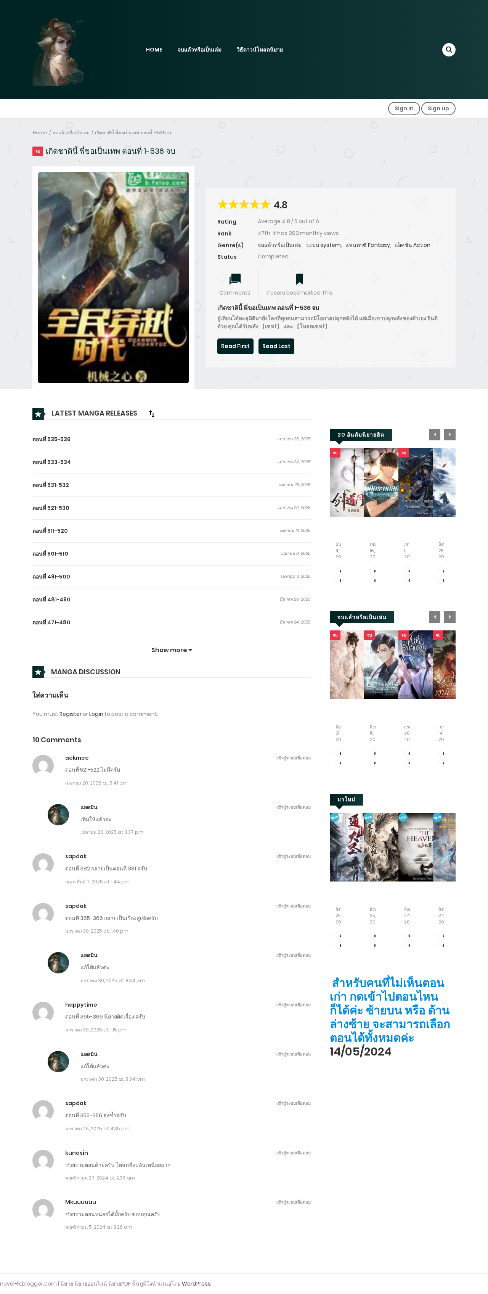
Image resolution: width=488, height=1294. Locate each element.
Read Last (276, 346)
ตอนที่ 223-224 (376, 945)
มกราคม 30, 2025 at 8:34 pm (112, 980)
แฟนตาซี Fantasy (367, 245)
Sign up (438, 108)
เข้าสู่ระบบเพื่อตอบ (293, 758)
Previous (434, 434)
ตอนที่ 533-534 (51, 462)
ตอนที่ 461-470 (445, 763)
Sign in (404, 108)
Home (40, 132)
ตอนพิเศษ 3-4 (342, 763)
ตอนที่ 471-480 (51, 622)
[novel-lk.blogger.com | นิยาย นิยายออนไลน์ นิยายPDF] (68, 49)
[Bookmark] (299, 280)
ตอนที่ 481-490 (51, 599)
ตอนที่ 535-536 (51, 439)
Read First (235, 346)
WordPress (196, 1284)
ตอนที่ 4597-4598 (410, 935)
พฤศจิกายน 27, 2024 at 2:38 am (100, 1178)
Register (70, 714)
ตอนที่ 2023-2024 (376, 580)
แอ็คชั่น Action (412, 245)
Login (96, 714)
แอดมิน (89, 807)
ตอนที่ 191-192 (342, 935)
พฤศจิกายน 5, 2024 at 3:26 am (98, 1227)
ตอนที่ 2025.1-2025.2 (376, 571)
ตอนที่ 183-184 (445, 945)
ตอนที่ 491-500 (51, 576)
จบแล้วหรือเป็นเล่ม (200, 49)
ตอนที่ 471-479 (445, 753)
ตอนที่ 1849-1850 (445, 571)
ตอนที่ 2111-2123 (410, 753)
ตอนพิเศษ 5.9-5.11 (410, 571)
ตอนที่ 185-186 (445, 935)
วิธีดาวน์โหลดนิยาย (260, 49)
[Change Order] (151, 413)
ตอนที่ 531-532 (50, 485)
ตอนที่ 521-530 (50, 508)
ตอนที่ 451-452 (376, 763)
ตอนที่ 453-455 (376, 753)
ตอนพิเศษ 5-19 (342, 753)
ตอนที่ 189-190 (342, 945)
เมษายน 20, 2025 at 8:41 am (96, 783)
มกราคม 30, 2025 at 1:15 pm (96, 1029)
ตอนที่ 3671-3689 (342, 571)
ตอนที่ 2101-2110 (410, 763)
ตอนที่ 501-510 (50, 554)
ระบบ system (323, 245)
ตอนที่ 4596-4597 (410, 945)
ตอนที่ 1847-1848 (445, 580)
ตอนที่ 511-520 (50, 531)
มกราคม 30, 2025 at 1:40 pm (96, 931)
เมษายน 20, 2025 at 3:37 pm (111, 832)
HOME (154, 49)
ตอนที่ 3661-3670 (342, 580)
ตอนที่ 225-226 (376, 935)
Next (450, 434)
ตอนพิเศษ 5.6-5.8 (410, 580)
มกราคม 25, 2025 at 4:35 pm (97, 1128)
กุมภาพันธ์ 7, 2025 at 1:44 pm (97, 881)
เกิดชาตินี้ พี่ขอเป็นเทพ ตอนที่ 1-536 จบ (134, 132)
